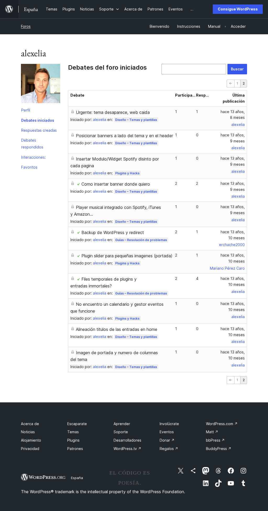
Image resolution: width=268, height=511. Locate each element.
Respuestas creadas (39, 130)
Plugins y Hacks (127, 173)
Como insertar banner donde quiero (115, 184)
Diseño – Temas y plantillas (136, 120)
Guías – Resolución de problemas (141, 240)
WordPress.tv (127, 448)
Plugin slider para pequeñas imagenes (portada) (126, 255)
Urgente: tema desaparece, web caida (113, 112)
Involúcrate (169, 423)
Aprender (122, 423)
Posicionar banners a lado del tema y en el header (124, 135)
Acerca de (30, 423)
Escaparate (77, 423)
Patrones (75, 448)
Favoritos (29, 167)
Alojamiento (31, 440)
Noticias (28, 432)
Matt (212, 432)
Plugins (73, 440)
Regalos (169, 448)
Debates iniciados (37, 120)
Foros (26, 26)
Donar (167, 440)
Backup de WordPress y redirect (112, 232)
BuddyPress (218, 448)
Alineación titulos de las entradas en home (116, 329)
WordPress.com (222, 423)
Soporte (121, 432)
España (77, 478)
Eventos (167, 432)
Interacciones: (33, 157)
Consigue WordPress (238, 9)
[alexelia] (40, 84)
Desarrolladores (127, 440)
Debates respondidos (32, 143)
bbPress (215, 440)
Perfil (25, 110)
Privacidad (30, 448)
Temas (73, 432)
